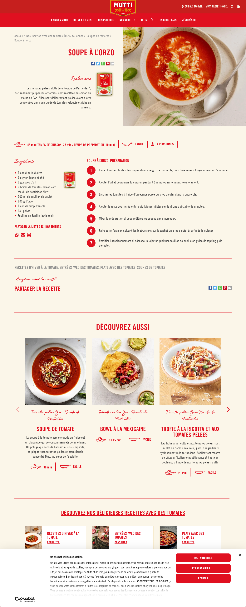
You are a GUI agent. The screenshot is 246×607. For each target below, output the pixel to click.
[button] (59, 20)
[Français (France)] (238, 6)
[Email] (23, 235)
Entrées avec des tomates (79, 267)
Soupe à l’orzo (22, 40)
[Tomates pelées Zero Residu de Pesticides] (69, 180)
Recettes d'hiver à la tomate (36, 267)
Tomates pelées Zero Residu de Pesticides (56, 415)
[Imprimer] (29, 235)
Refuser (203, 578)
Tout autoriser (203, 558)
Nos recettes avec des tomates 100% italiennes (55, 36)
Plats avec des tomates (117, 267)
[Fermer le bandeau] (240, 554)
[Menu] (56, 6)
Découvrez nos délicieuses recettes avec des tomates (123, 513)
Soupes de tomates (98, 36)
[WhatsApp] (17, 235)
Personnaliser (201, 568)
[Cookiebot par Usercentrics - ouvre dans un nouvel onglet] (25, 599)
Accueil (19, 36)
